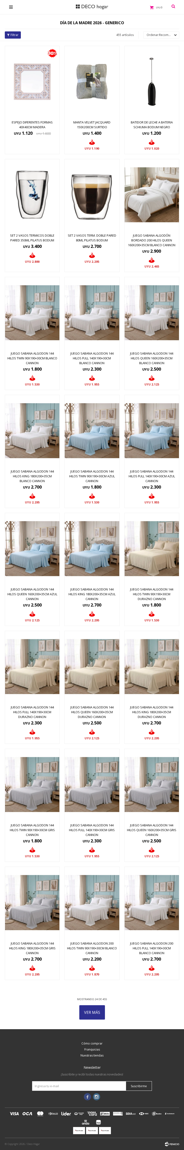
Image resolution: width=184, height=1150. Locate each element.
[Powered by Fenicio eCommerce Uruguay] (172, 1144)
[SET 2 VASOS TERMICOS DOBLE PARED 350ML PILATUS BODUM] (32, 195)
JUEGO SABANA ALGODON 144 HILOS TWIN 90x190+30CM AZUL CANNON (92, 476)
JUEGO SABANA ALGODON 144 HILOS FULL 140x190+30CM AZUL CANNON (152, 476)
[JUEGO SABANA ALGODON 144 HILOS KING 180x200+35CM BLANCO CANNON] (32, 431)
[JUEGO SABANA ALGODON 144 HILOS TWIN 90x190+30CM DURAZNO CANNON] (151, 548)
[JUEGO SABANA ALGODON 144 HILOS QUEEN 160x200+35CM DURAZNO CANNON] (91, 666)
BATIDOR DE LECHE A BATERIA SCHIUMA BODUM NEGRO (152, 124)
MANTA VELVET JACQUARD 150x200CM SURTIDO (91, 124)
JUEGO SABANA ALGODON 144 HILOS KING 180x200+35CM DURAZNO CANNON (151, 712)
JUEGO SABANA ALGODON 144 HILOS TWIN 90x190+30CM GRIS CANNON (32, 830)
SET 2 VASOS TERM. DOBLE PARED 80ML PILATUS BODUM (92, 237)
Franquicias (92, 1049)
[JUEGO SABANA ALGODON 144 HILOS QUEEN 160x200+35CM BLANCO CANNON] (151, 313)
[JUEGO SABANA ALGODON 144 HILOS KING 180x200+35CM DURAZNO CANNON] (151, 666)
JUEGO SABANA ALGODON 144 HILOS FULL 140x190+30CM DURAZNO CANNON (32, 712)
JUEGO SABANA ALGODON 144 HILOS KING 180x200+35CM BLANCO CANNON (32, 476)
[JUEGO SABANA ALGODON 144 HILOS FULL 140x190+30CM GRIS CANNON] (91, 784)
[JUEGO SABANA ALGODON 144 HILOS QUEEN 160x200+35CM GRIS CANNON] (151, 784)
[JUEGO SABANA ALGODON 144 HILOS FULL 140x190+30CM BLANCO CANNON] (91, 313)
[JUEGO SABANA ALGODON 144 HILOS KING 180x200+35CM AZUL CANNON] (91, 548)
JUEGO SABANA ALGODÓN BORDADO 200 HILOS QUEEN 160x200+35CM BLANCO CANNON (151, 240)
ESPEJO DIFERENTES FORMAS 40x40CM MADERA (32, 124)
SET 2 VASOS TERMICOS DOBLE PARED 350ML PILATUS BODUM (32, 237)
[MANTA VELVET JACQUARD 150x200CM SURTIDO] (91, 81)
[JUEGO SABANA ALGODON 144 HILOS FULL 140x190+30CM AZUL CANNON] (151, 431)
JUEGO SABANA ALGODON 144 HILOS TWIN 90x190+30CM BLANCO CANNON (32, 358)
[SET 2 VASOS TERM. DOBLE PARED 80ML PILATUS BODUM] (91, 195)
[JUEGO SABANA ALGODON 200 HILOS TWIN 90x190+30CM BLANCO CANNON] (91, 902)
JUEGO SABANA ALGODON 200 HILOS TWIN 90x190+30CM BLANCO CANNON (92, 948)
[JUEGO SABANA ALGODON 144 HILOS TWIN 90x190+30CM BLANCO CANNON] (32, 313)
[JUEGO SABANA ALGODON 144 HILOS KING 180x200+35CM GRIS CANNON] (32, 902)
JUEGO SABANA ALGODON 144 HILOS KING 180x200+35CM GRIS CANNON (32, 948)
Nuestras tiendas (92, 1055)
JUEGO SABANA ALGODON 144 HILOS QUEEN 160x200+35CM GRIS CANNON (151, 830)
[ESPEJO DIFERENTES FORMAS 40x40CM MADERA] (32, 81)
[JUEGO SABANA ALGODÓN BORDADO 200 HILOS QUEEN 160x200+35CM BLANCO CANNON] (151, 195)
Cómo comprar (92, 1043)
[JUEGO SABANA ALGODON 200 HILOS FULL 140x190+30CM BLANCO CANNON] (151, 902)
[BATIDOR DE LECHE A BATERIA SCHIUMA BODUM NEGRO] (151, 81)
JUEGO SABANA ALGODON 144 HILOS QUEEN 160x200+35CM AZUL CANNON (32, 594)
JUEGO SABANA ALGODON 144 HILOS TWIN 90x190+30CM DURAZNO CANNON (151, 594)
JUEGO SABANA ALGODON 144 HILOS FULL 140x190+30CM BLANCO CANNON (92, 358)
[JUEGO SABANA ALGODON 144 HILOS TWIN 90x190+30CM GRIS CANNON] (32, 784)
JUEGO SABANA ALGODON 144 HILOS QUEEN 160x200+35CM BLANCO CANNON (151, 358)
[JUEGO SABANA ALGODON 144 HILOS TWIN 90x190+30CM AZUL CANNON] (91, 431)
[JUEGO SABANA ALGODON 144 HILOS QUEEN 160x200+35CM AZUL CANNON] (32, 548)
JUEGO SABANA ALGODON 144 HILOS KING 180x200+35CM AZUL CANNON (92, 594)
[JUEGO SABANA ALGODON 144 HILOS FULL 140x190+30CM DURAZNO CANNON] (32, 666)
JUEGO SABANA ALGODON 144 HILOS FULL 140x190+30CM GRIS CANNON (92, 830)
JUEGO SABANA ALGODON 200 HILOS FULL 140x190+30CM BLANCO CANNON (151, 948)
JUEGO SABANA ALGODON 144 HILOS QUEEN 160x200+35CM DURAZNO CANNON (92, 712)
